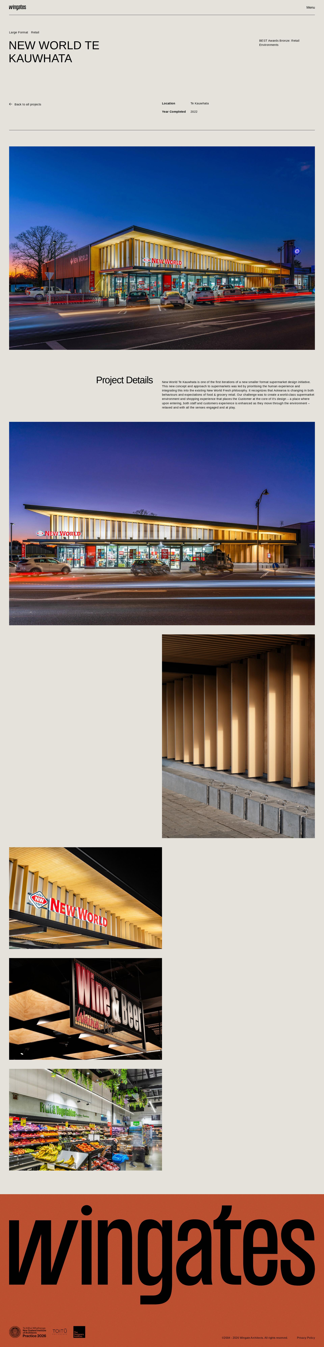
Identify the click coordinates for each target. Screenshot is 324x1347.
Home (17, 7)
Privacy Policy (306, 1337)
